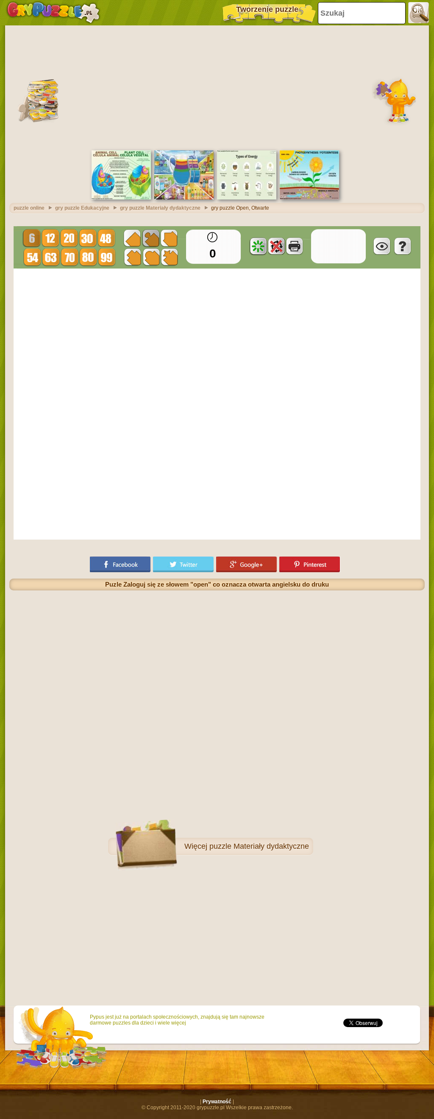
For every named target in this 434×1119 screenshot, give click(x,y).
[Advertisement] (217, 87)
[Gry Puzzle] (53, 12)
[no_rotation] (276, 246)
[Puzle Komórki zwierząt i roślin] (121, 198)
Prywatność (217, 1102)
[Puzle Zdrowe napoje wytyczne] (184, 198)
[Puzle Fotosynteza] (309, 198)
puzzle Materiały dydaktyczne (259, 846)
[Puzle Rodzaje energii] (246, 198)
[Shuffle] (258, 246)
